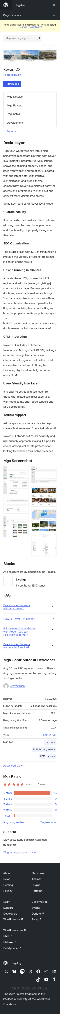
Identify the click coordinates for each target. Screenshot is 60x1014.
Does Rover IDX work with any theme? (16, 607)
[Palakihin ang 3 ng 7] (24, 520)
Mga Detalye (15, 96)
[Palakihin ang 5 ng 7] (52, 490)
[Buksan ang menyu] (54, 5)
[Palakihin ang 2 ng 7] (24, 501)
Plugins (36, 885)
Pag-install (13, 114)
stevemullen (14, 74)
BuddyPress (12, 948)
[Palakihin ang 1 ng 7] (24, 470)
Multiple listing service (44, 749)
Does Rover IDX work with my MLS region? (16, 646)
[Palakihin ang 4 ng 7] (52, 470)
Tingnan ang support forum (19, 852)
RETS (42, 756)
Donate (38, 913)
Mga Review (14, 105)
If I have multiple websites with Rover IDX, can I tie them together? (19, 631)
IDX (46, 742)
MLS (53, 742)
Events (36, 907)
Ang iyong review (13, 822)
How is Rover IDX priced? (19, 619)
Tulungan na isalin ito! (30, 27)
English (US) (50, 734)
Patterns (37, 891)
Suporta (11, 131)
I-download (12, 83)
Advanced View (13, 765)
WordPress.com (14, 930)
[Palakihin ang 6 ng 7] (52, 513)
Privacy (7, 891)
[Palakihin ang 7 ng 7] (52, 538)
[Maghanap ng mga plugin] (38, 38)
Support (8, 907)
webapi (51, 756)
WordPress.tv (13, 919)
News (6, 879)
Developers (10, 913)
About (7, 873)
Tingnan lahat (48, 822)
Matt (8, 936)
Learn (6, 901)
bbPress (10, 942)
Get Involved (40, 901)
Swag (37, 919)
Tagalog (16, 963)
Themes (37, 879)
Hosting (8, 885)
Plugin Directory (12, 15)
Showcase (38, 873)
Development (15, 122)
